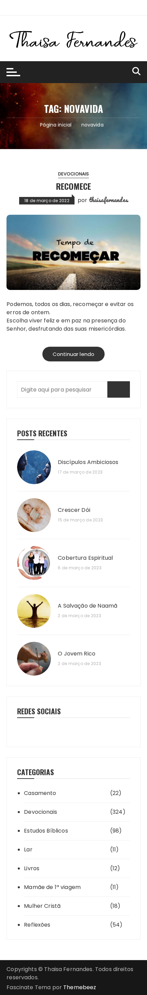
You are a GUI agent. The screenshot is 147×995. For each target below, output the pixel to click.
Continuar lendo (73, 354)
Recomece (73, 186)
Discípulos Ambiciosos (88, 462)
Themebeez (79, 987)
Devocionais (73, 174)
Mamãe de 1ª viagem (52, 887)
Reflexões (37, 925)
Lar (28, 849)
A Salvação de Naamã (87, 606)
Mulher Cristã (42, 906)
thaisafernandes (108, 200)
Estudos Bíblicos (46, 831)
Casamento (40, 793)
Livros (31, 868)
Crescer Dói (74, 510)
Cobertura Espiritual (85, 558)
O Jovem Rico (76, 654)
